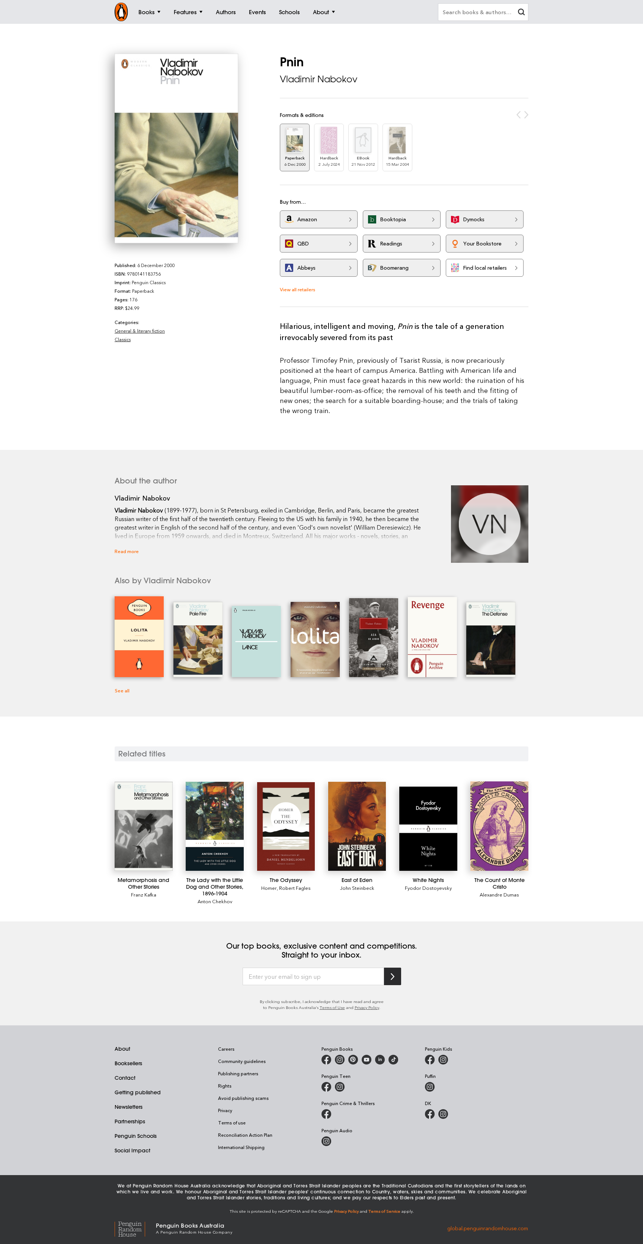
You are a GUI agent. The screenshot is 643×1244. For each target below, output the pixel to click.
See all (122, 690)
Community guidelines (242, 1061)
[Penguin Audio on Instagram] (326, 1141)
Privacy (225, 1110)
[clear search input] (521, 13)
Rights (224, 1085)
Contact (125, 1078)
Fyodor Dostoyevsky (428, 887)
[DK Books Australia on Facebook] (430, 1114)
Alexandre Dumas (499, 894)
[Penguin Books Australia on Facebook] (326, 1059)
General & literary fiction (140, 330)
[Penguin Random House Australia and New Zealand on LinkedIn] (380, 1059)
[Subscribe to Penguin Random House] (392, 976)
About (122, 1048)
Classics (123, 339)
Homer (269, 887)
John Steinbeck (357, 887)
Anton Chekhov (215, 901)
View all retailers (297, 289)
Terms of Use (332, 1007)
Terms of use (232, 1122)
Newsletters (129, 1107)
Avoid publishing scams (243, 1098)
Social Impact (132, 1150)
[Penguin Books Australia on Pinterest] (353, 1059)
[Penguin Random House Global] (135, 1228)
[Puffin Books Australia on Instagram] (430, 1087)
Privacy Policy (367, 1007)
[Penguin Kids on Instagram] (443, 1059)
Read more (127, 551)
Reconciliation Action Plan (245, 1135)
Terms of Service (384, 1211)
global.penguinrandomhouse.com (487, 1228)
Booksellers (128, 1063)
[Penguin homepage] (121, 12)
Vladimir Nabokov (318, 79)
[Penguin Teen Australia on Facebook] (326, 1087)
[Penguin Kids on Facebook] (430, 1059)
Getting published (138, 1092)
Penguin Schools (136, 1136)
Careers (226, 1048)
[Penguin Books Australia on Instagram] (340, 1059)
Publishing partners (238, 1073)
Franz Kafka (143, 894)
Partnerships (130, 1121)
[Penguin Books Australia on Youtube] (366, 1059)
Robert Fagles (295, 887)
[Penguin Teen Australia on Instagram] (340, 1087)
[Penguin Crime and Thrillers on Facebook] (326, 1114)
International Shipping (241, 1147)
